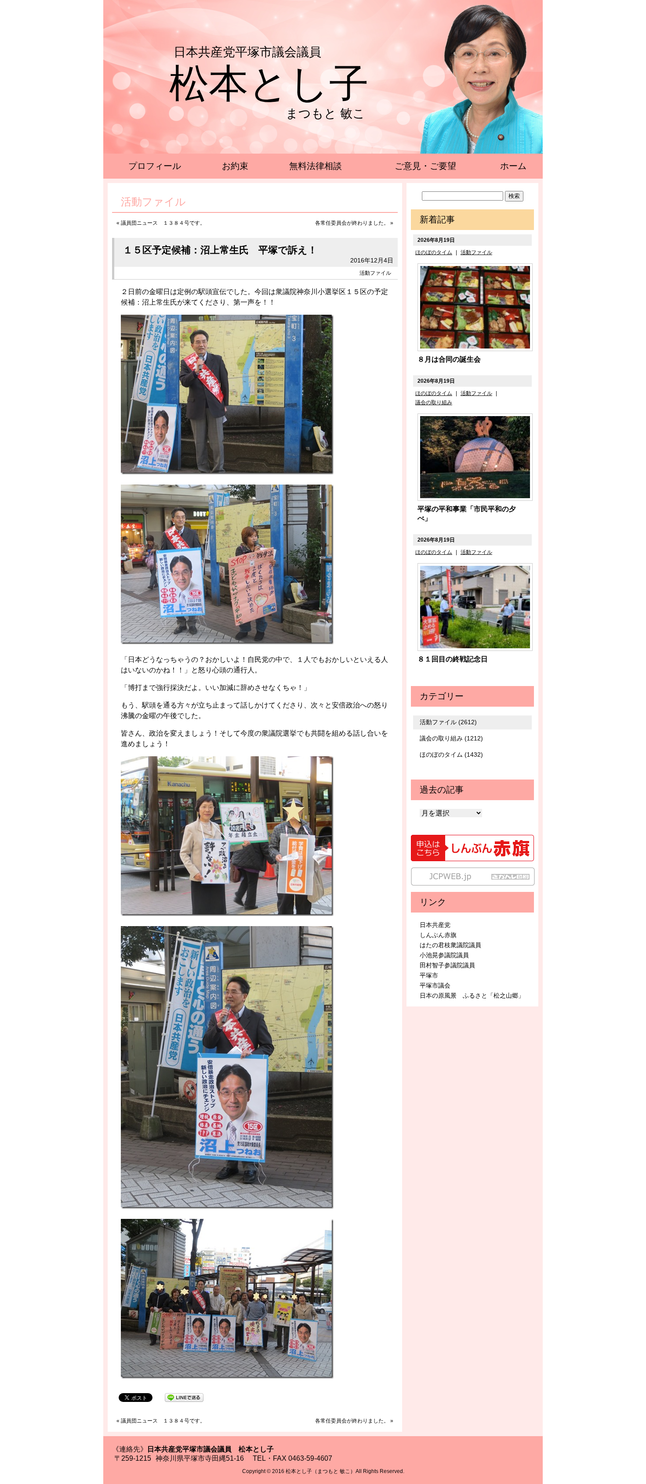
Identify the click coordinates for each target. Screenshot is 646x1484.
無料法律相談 (315, 166)
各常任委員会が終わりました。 (352, 223)
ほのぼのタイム (433, 252)
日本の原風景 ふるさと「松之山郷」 (472, 995)
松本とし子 (269, 83)
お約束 (235, 166)
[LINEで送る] (184, 1397)
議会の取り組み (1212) (451, 738)
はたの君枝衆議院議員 (450, 945)
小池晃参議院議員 (444, 955)
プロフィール (154, 166)
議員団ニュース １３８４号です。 (163, 223)
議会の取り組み (433, 402)
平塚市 (429, 975)
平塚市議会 (435, 985)
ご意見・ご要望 (425, 166)
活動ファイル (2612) (448, 722)
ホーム (513, 166)
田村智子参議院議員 (447, 965)
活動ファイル (375, 273)
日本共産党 (435, 924)
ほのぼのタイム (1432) (451, 754)
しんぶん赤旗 (438, 934)
